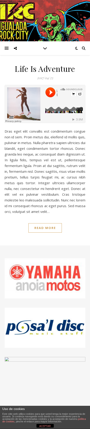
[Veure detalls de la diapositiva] (45, 328)
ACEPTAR (45, 426)
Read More (45, 228)
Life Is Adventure (45, 69)
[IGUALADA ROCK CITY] (45, 20)
